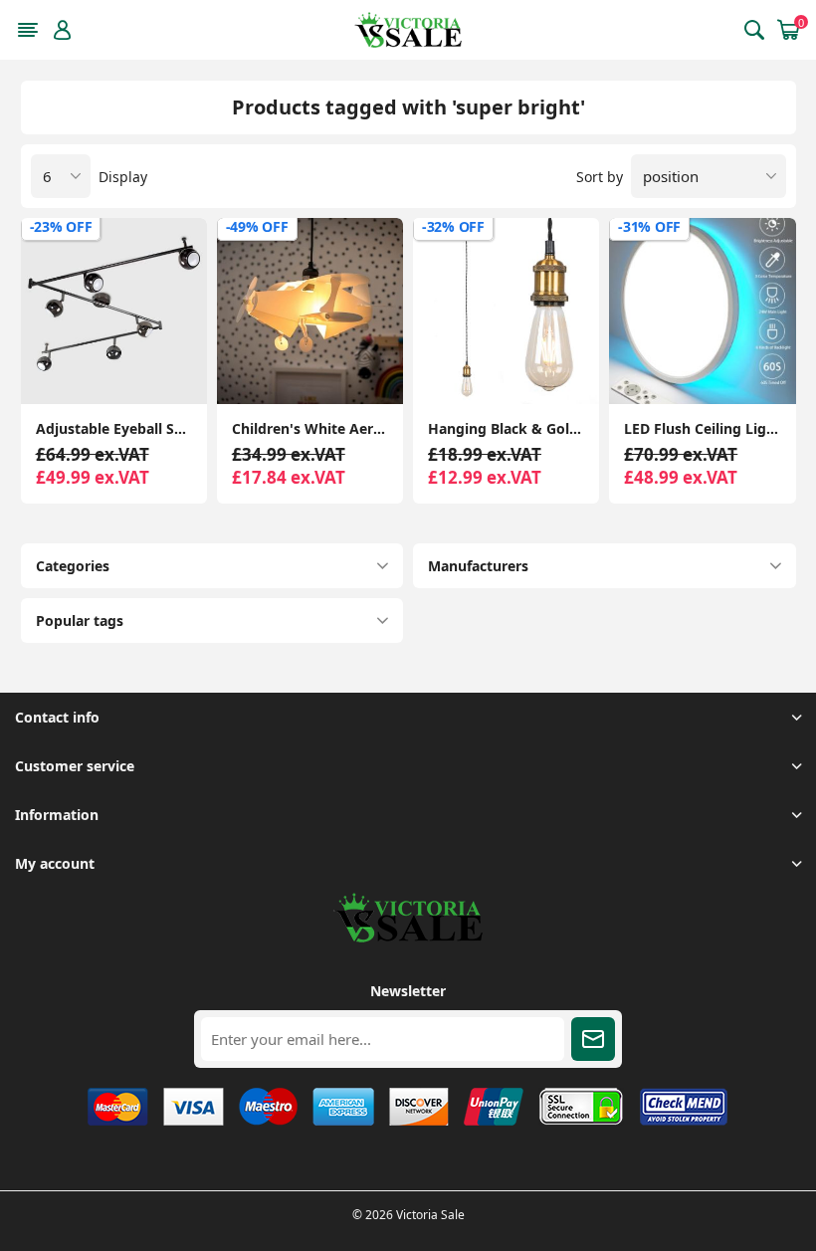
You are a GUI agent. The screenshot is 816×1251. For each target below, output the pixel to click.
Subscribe (593, 1039)
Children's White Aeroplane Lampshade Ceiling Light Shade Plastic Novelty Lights (310, 428)
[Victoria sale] (408, 937)
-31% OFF (649, 226)
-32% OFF (453, 226)
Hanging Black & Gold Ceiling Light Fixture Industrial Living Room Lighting (506, 428)
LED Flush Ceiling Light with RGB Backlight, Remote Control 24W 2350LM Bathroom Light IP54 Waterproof (702, 428)
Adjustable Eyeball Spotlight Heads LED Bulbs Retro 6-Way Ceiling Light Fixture (114, 428)
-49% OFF (257, 226)
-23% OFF (61, 226)
